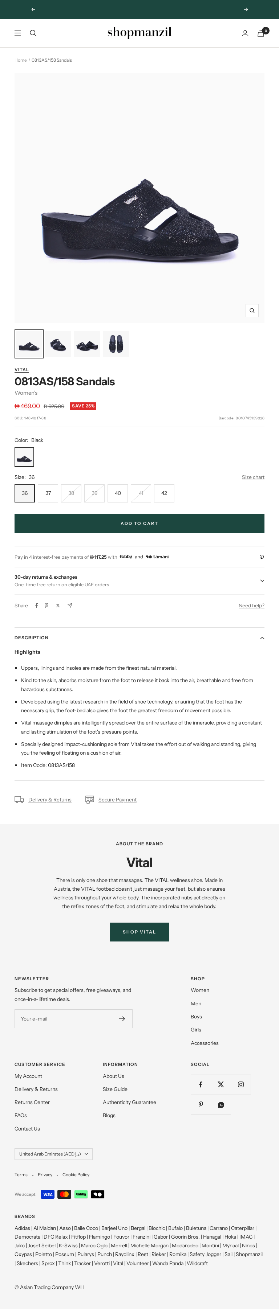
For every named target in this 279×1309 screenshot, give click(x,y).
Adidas (22, 1228)
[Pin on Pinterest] (46, 605)
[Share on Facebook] (36, 605)
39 (95, 493)
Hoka (230, 1237)
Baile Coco (86, 1228)
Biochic (157, 1228)
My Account (28, 1076)
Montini (210, 1245)
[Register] (122, 1018)
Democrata (27, 1237)
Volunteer (137, 1263)
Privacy (45, 1174)
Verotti (102, 1263)
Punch (104, 1254)
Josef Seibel (42, 1245)
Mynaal (230, 1245)
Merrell (119, 1245)
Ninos (248, 1245)
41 (141, 493)
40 (118, 493)
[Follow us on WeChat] (221, 1105)
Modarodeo (185, 1245)
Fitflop (78, 1237)
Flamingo (99, 1237)
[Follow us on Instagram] (241, 1085)
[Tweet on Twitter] (58, 605)
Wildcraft (197, 1263)
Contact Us (27, 1128)
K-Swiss (68, 1245)
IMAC (245, 1237)
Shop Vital (139, 932)
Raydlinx (124, 1254)
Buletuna (196, 1228)
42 (164, 493)
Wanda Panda (167, 1263)
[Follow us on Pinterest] (201, 1105)
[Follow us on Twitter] (221, 1085)
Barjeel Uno (114, 1228)
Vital (22, 369)
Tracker (82, 1263)
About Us (113, 1076)
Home (21, 60)
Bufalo (175, 1228)
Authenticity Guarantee (129, 1102)
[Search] (33, 33)
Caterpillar (242, 1228)
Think (64, 1263)
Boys (196, 1016)
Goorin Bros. (185, 1237)
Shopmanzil (249, 1254)
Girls (196, 1029)
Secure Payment (117, 799)
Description (32, 637)
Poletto (43, 1254)
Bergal (138, 1228)
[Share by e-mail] (70, 605)
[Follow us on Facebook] (201, 1085)
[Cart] (260, 33)
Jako (20, 1245)
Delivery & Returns (50, 799)
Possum (64, 1254)
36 (25, 493)
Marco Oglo (94, 1245)
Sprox (48, 1263)
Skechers (27, 1263)
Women (200, 990)
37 (48, 493)
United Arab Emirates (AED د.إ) (50, 1154)
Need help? (251, 605)
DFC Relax (56, 1237)
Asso (65, 1228)
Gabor (161, 1237)
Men (196, 1003)
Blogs (109, 1115)
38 (71, 493)
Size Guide (115, 1089)
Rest (143, 1254)
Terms (21, 1174)
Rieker (158, 1254)
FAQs (21, 1115)
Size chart (253, 477)
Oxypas (23, 1254)
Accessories (205, 1043)
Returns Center (32, 1102)
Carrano (219, 1228)
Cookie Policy (75, 1174)
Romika (177, 1254)
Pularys (85, 1254)
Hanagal (212, 1237)
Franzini (141, 1237)
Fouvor (121, 1237)
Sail (228, 1254)
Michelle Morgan (149, 1245)
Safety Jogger (205, 1254)
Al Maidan (44, 1228)
